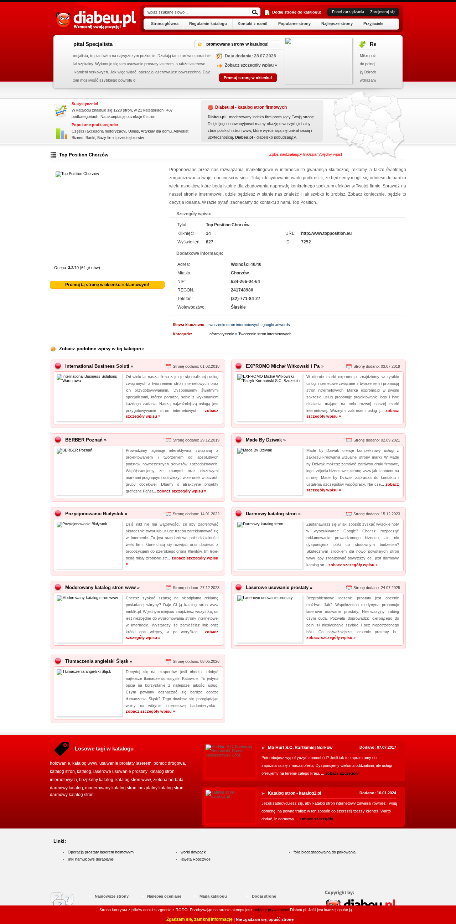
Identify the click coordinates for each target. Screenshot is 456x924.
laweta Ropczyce (196, 859)
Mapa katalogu (213, 896)
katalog (84, 771)
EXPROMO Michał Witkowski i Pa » (284, 366)
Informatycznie (221, 334)
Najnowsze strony (112, 896)
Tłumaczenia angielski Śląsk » (98, 661)
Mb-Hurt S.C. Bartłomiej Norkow (300, 747)
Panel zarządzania (348, 12)
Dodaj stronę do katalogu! (296, 12)
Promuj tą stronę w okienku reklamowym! (107, 284)
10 (155, 258)
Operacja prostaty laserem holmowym (101, 852)
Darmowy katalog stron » (273, 513)
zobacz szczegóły (342, 773)
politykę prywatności (271, 910)
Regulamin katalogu (208, 23)
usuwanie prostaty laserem (125, 763)
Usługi (133, 131)
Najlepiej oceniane (164, 896)
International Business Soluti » (99, 366)
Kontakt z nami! (253, 23)
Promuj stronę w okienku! (341, 78)
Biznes (77, 137)
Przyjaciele (373, 23)
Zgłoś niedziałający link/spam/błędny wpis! (305, 154)
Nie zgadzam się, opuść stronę (265, 919)
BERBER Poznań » (86, 440)
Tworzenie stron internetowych (264, 334)
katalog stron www (133, 779)
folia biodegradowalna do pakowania (325, 852)
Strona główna (164, 23)
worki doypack (193, 852)
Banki (90, 137)
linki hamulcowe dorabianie (91, 859)
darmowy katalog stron (72, 794)
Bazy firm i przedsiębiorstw (120, 137)
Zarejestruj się (382, 12)
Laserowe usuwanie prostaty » (279, 587)
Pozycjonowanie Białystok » (96, 513)
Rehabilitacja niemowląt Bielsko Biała (206, 44)
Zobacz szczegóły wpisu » (344, 65)
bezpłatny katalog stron (161, 787)
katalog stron (62, 771)
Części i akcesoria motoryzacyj (99, 131)
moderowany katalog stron (110, 787)
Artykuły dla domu (156, 131)
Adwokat (180, 131)
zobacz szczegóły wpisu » (181, 491)
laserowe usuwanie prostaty (120, 771)
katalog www (84, 763)
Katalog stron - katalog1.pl (294, 793)
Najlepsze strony (337, 23)
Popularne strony (294, 23)
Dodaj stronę (264, 896)
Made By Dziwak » (266, 440)
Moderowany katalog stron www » (102, 587)
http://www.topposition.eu (326, 233)
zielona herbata (168, 779)
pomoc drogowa (169, 763)
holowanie (60, 763)
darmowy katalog (66, 787)
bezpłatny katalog (96, 779)
